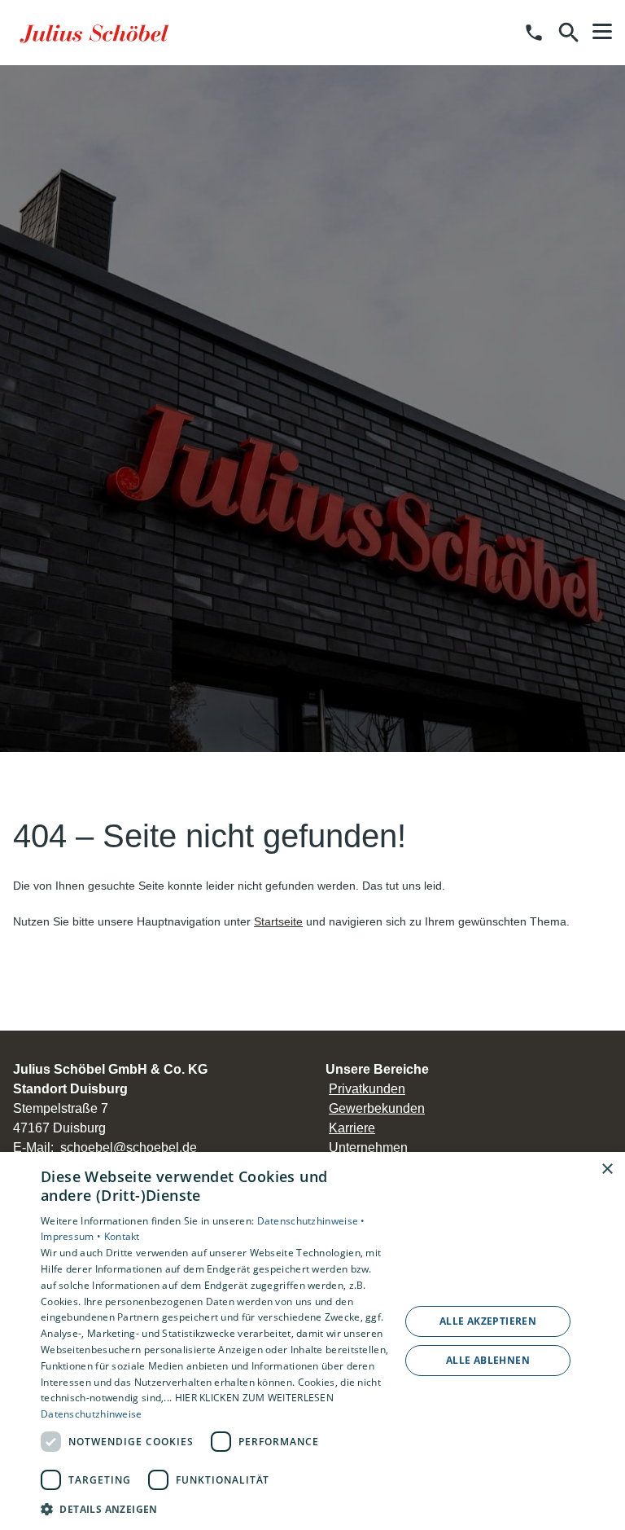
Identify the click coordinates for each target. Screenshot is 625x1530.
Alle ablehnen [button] (488, 1360)
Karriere (352, 1128)
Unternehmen (368, 1147)
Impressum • (72, 1236)
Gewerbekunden (377, 1108)
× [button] (607, 1169)
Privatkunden (367, 1089)
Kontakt (122, 1236)
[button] (602, 31)
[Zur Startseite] (96, 32)
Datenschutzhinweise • (311, 1221)
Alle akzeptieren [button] (487, 1321)
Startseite (278, 921)
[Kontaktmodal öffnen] (534, 32)
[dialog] (312, 1341)
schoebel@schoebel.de (128, 1147)
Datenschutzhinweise (91, 1414)
